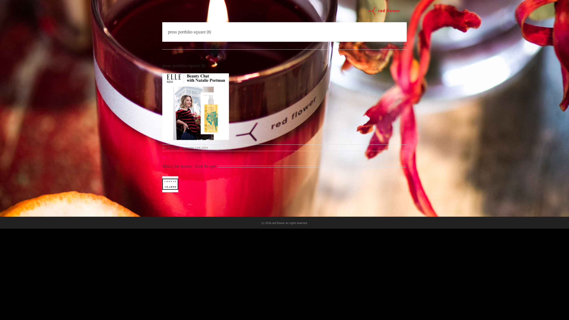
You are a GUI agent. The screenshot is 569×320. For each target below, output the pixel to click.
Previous (402, 45)
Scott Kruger (172, 147)
